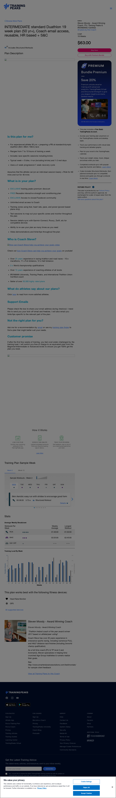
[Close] (112, 787)
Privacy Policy (42, 788)
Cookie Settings (86, 781)
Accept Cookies (86, 793)
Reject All (86, 787)
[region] (58, 787)
